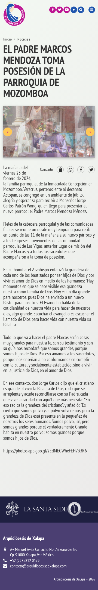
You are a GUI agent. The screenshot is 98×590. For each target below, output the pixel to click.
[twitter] (59, 10)
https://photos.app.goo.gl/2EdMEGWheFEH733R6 (45, 451)
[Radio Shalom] (74, 10)
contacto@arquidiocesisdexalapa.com (38, 566)
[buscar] (81, 10)
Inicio (7, 39)
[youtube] (66, 10)
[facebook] (52, 10)
